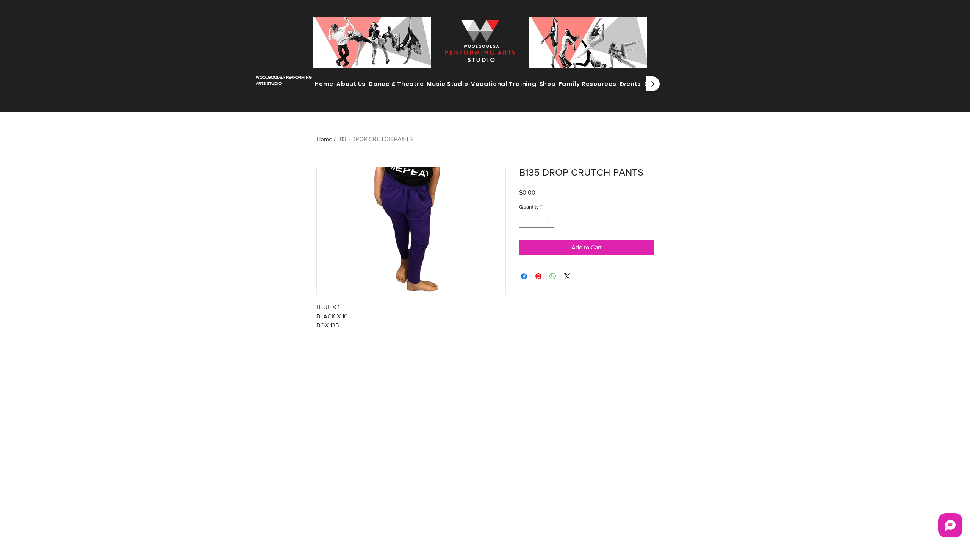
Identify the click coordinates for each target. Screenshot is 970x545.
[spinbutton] (536, 220)
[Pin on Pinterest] (538, 276)
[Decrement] (525, 220)
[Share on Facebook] (524, 276)
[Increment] (548, 220)
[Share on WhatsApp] (552, 276)
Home (324, 139)
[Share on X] (567, 276)
